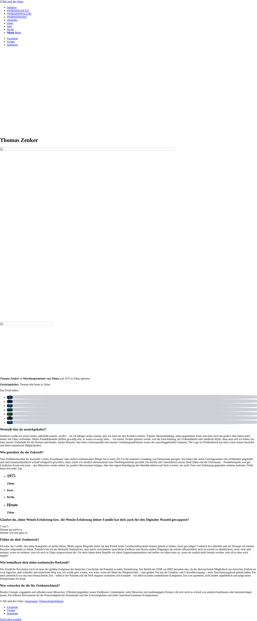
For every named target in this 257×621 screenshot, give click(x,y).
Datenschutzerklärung (51, 601)
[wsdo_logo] (11, 1)
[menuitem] (132, 7)
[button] (10, 397)
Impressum (31, 601)
